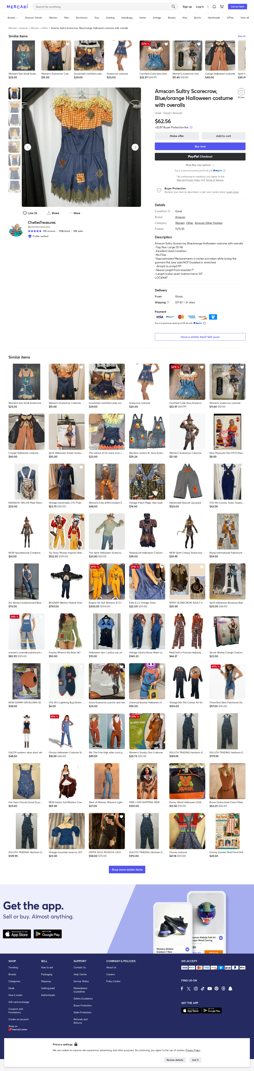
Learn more (232, 192)
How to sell (47, 967)
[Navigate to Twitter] (188, 988)
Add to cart (223, 136)
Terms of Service (214, 180)
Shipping (46, 981)
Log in (200, 6)
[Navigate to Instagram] (195, 988)
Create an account (18, 1019)
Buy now (200, 146)
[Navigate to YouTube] (209, 988)
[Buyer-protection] (191, 127)
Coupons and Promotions (15, 1010)
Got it (195, 1059)
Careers (110, 974)
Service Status (81, 981)
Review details (175, 1059)
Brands (12, 974)
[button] (214, 6)
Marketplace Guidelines (80, 989)
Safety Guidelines (83, 998)
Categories (14, 981)
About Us (111, 967)
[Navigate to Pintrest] (216, 988)
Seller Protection (82, 1012)
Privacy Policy (193, 1050)
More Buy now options (198, 165)
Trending (13, 967)
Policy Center (113, 981)
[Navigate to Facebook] (181, 988)
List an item (237, 6)
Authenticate (48, 995)
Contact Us (80, 967)
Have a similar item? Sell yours (200, 337)
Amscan (23, 28)
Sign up (187, 6)
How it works (15, 995)
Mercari (12, 28)
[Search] (173, 6)
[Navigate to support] (184, 968)
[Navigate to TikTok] (202, 988)
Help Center (80, 974)
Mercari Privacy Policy (188, 180)
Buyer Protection (83, 1005)
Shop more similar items (127, 869)
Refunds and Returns (80, 1021)
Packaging (46, 974)
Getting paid (48, 988)
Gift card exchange (18, 1002)
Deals (11, 988)
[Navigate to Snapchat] (230, 988)
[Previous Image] (27, 147)
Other (45, 28)
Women (35, 28)
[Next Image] (135, 147)
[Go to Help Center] (169, 211)
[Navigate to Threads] (223, 988)
